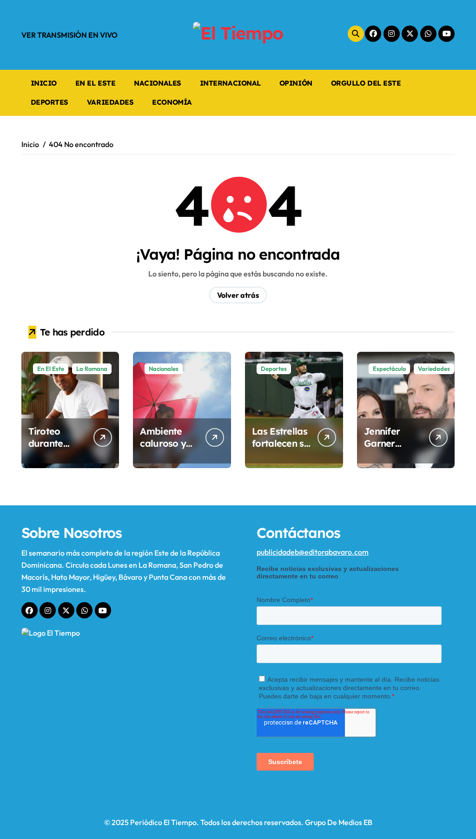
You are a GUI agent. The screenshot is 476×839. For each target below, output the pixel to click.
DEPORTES (49, 102)
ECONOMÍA (172, 102)
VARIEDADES (110, 102)
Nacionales (163, 368)
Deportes (274, 368)
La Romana (91, 368)
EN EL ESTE (95, 83)
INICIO (44, 83)
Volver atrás (238, 295)
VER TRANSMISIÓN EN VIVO (69, 35)
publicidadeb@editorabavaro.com (313, 552)
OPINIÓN (295, 83)
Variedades (434, 368)
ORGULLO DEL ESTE (366, 83)
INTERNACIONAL (230, 83)
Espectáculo (389, 368)
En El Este (50, 368)
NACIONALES (157, 83)
